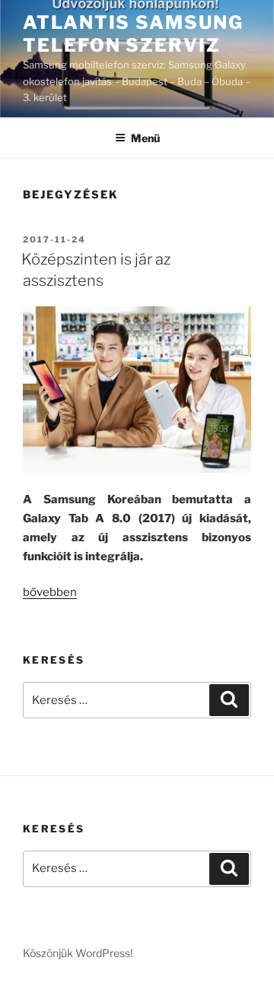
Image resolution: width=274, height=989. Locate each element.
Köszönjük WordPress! (77, 952)
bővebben (50, 592)
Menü (145, 138)
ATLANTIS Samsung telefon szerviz (133, 33)
